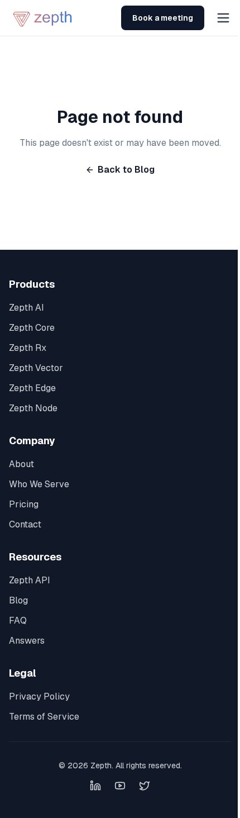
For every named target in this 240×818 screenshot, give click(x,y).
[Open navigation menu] (223, 18)
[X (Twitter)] (144, 785)
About (21, 464)
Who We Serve (39, 484)
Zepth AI (26, 307)
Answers (27, 640)
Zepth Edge (32, 388)
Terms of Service (44, 716)
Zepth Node (33, 408)
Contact (25, 524)
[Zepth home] (43, 18)
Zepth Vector (36, 368)
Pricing (24, 504)
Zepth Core (32, 328)
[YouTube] (120, 785)
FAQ (18, 620)
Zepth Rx (27, 348)
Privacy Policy (39, 696)
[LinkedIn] (95, 785)
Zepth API (29, 580)
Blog (18, 600)
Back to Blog (126, 169)
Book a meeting (162, 18)
